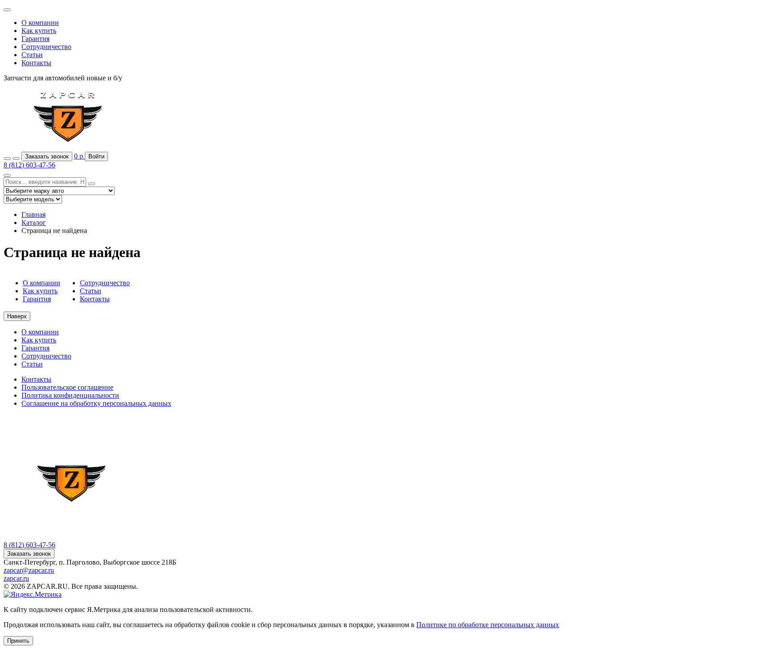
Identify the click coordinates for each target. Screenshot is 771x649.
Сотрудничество (46, 46)
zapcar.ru (16, 578)
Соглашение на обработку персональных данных (96, 403)
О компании (40, 22)
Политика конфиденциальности (70, 395)
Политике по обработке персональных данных (487, 624)
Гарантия (35, 38)
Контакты (36, 63)
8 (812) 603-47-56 (29, 165)
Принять (18, 640)
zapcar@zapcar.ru (29, 570)
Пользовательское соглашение (67, 387)
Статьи (32, 54)
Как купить (38, 30)
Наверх (17, 316)
